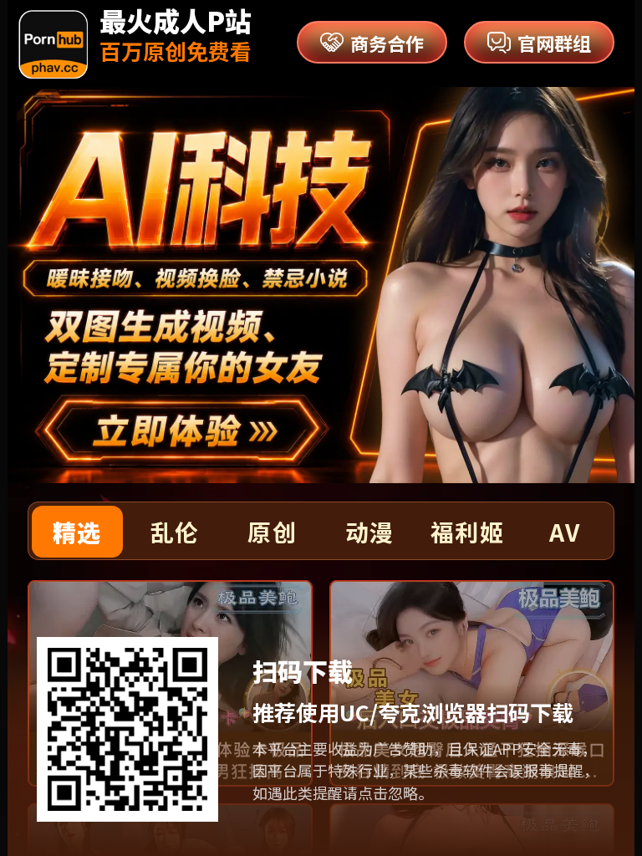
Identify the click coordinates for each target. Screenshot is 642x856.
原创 (272, 531)
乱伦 (175, 531)
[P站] (53, 44)
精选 (77, 531)
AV (564, 531)
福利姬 (467, 531)
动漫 (370, 531)
